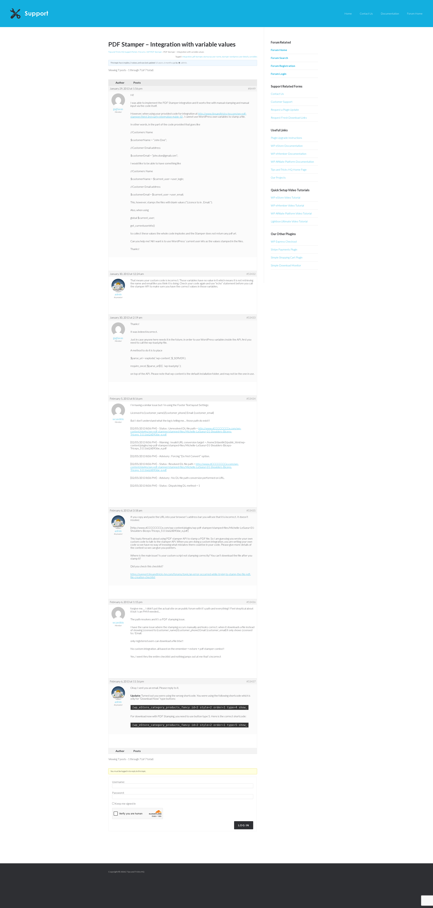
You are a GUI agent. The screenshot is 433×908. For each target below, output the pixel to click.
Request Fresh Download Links (289, 117)
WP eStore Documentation (287, 145)
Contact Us (277, 93)
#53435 (251, 510)
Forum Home (279, 49)
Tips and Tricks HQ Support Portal (122, 52)
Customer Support (281, 101)
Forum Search (279, 57)
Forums (141, 52)
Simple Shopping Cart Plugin (286, 257)
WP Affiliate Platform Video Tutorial (291, 213)
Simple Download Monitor (286, 265)
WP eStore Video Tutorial (285, 197)
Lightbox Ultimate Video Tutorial (289, 221)
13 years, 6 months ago (165, 62)
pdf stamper (197, 56)
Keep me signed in (125, 803)
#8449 (252, 88)
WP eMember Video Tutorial (287, 205)
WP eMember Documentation (288, 153)
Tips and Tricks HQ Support (37, 13)
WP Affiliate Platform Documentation (292, 161)
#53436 (251, 602)
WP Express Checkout (284, 241)
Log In (243, 825)
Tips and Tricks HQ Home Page (289, 169)
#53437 (251, 681)
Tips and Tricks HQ (135, 871)
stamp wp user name (212, 56)
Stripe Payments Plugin (284, 249)
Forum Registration (283, 65)
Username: (118, 781)
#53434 (251, 398)
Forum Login (278, 73)
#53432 (251, 273)
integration (187, 56)
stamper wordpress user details (235, 56)
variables (253, 56)
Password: (118, 792)
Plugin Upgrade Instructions (286, 137)
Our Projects (278, 177)
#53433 (251, 317)
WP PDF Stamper (154, 52)
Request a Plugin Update (285, 109)
